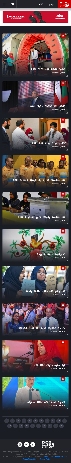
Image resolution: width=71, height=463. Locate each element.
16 (33, 426)
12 (10, 426)
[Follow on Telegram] (20, 444)
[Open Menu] (4, 4)
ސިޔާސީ (51, 4)
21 (62, 426)
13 (15, 426)
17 (38, 426)
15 (27, 426)
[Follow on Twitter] (26, 444)
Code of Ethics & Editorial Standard (55, 457)
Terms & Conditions (30, 459)
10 (59, 421)
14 (21, 426)
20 (56, 426)
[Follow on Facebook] (32, 444)
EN (12, 4)
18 (44, 426)
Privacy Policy (45, 459)
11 (64, 421)
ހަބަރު (41, 4)
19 (50, 426)
